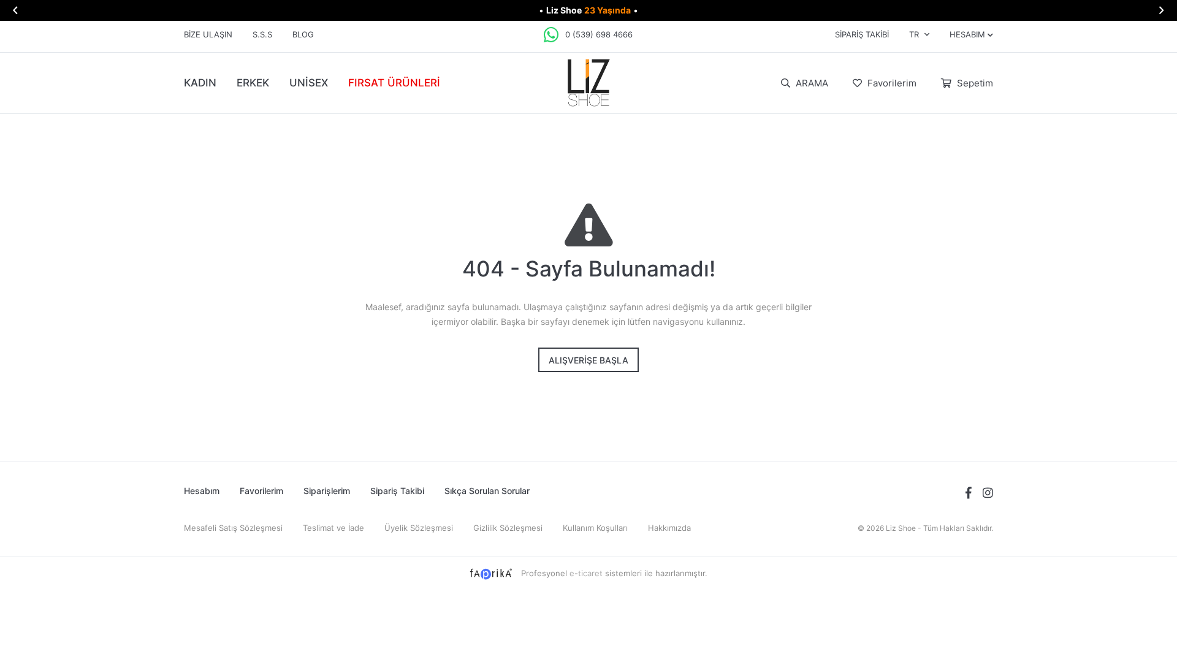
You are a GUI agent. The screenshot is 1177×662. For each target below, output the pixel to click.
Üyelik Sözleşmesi (418, 528)
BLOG (303, 34)
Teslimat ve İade (333, 528)
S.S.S (262, 34)
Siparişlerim (326, 490)
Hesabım (201, 490)
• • (588, 10)
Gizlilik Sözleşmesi (508, 528)
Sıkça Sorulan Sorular (487, 490)
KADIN (200, 83)
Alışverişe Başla (588, 360)
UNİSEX (308, 83)
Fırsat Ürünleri (394, 83)
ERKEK (253, 83)
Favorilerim (890, 83)
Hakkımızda (669, 528)
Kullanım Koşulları (595, 528)
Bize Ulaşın (208, 34)
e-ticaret (586, 573)
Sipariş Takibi (862, 34)
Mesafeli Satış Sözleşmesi (233, 528)
